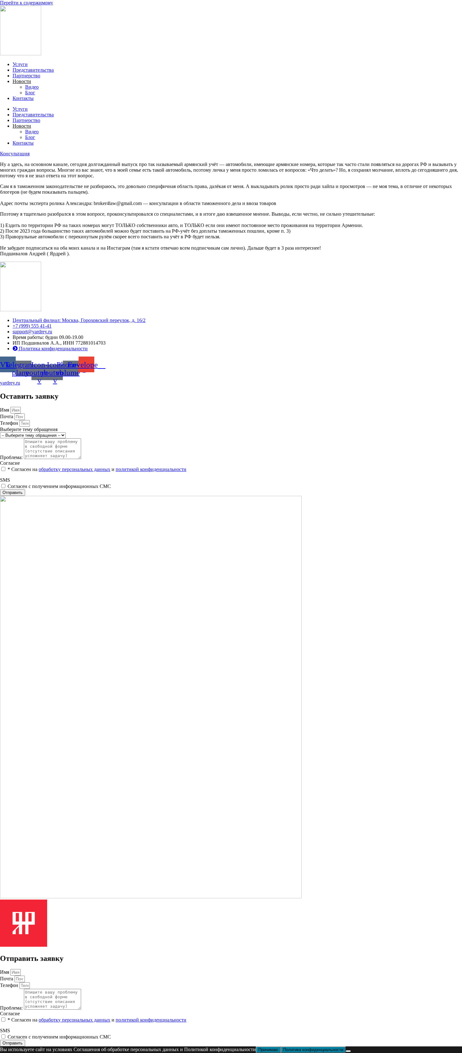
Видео (32, 87)
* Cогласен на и (97, 469)
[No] (348, 1051)
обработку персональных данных (74, 469)
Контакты (23, 98)
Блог (30, 92)
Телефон (9, 423)
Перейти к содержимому (26, 2)
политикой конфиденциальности (151, 469)
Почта (7, 416)
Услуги (20, 64)
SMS (5, 480)
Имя (5, 410)
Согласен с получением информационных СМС (59, 486)
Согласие (10, 463)
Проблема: (12, 457)
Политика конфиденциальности (313, 1049)
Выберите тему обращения (29, 429)
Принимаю (268, 1049)
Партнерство (26, 75)
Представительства (33, 70)
